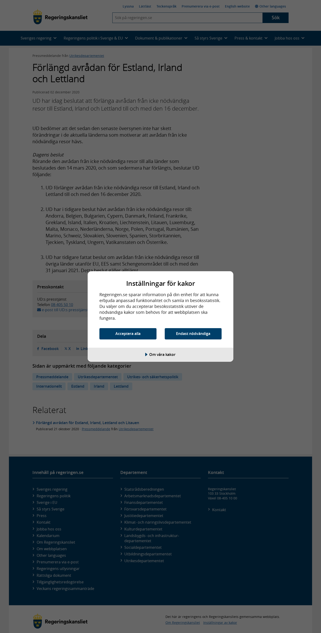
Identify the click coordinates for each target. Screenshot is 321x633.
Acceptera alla (128, 333)
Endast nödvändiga (193, 333)
